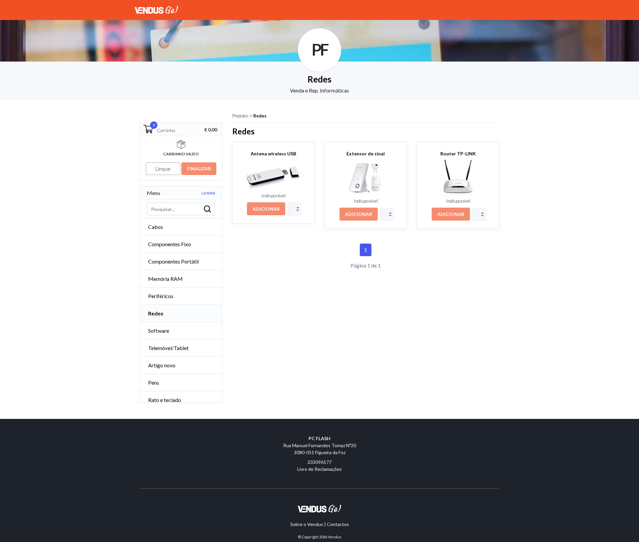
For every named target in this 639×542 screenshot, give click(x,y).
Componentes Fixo (169, 244)
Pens (153, 382)
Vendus (334, 537)
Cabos (155, 227)
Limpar (208, 193)
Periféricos (160, 296)
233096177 (319, 462)
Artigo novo (161, 365)
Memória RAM (165, 278)
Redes (260, 115)
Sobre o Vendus (306, 524)
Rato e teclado (164, 400)
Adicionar (266, 209)
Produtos (240, 115)
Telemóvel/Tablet (168, 348)
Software (158, 330)
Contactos (338, 524)
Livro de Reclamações (319, 469)
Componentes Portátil (173, 261)
